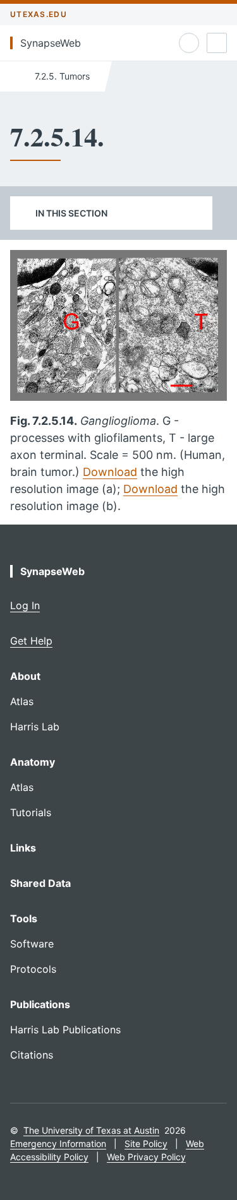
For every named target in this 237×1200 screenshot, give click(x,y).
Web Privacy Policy (146, 1156)
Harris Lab (34, 726)
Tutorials (30, 812)
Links (23, 847)
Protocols (33, 969)
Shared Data (40, 883)
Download (110, 471)
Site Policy (146, 1143)
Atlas (21, 701)
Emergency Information (58, 1143)
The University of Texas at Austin (91, 1130)
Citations (31, 1055)
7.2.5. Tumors (61, 76)
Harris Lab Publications (65, 1029)
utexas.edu (38, 14)
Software (32, 943)
